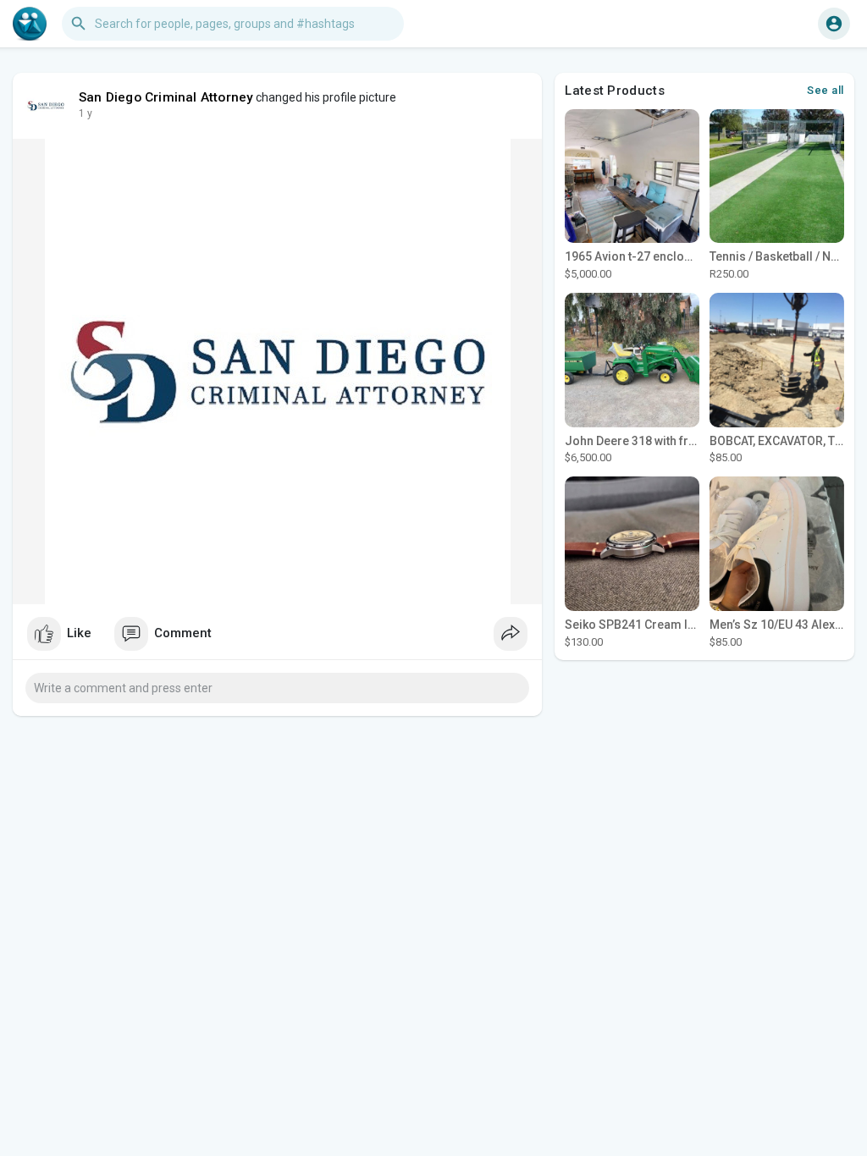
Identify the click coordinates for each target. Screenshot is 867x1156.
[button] (834, 24)
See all (825, 90)
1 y (85, 113)
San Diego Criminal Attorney (166, 97)
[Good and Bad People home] (30, 24)
